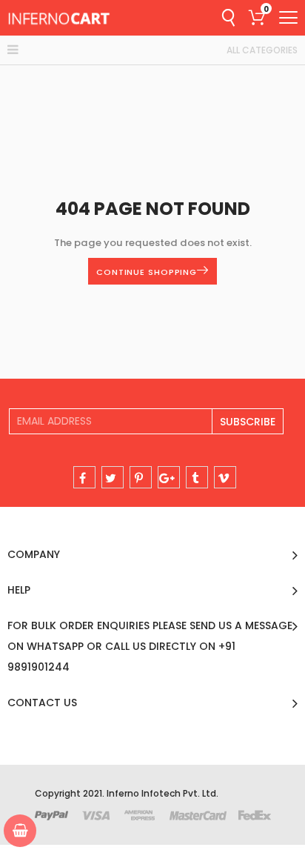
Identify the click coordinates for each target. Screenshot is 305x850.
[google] (169, 477)
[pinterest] (141, 477)
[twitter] (112, 477)
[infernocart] (59, 17)
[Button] (288, 17)
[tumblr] (197, 477)
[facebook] (84, 477)
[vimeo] (225, 477)
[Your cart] (20, 830)
